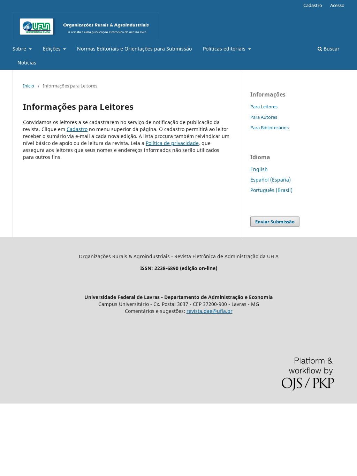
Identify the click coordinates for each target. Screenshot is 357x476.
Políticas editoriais (225, 48)
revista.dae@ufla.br (210, 311)
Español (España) (270, 179)
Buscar (331, 48)
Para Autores (263, 117)
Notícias (26, 62)
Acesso (337, 5)
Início (28, 86)
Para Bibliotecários (269, 127)
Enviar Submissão (275, 221)
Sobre (20, 48)
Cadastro (312, 5)
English (259, 169)
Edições (52, 48)
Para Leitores (264, 106)
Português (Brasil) (271, 190)
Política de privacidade (172, 143)
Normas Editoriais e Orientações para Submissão (134, 48)
